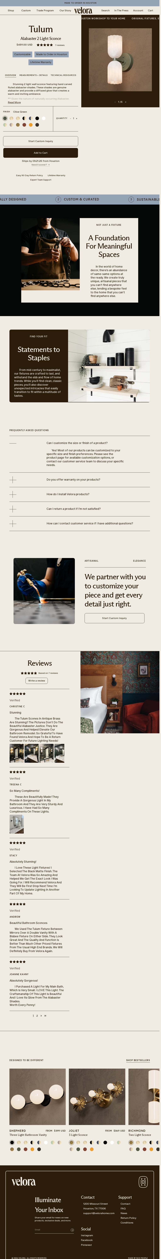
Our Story (65, 10)
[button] (45, 45)
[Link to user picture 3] (46, 753)
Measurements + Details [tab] (33, 75)
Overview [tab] (10, 75)
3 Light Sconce (78, 1135)
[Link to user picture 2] (32, 753)
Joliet (74, 1130)
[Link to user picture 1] (17, 753)
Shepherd (17, 1130)
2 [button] (37, 1015)
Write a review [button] (36, 680)
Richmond (137, 1130)
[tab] (63, 75)
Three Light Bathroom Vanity (28, 1135)
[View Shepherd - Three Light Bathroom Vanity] (37, 1097)
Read (14, 102)
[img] (37, 694)
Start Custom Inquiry (40, 141)
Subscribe (72, 1230)
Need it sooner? (39, 165)
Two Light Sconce (139, 1135)
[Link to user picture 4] (61, 753)
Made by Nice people (138, 1258)
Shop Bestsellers (138, 1060)
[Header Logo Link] (83, 10)
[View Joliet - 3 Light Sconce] (97, 1097)
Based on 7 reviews (48, 673)
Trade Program (45, 10)
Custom (26, 10)
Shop (11, 10)
